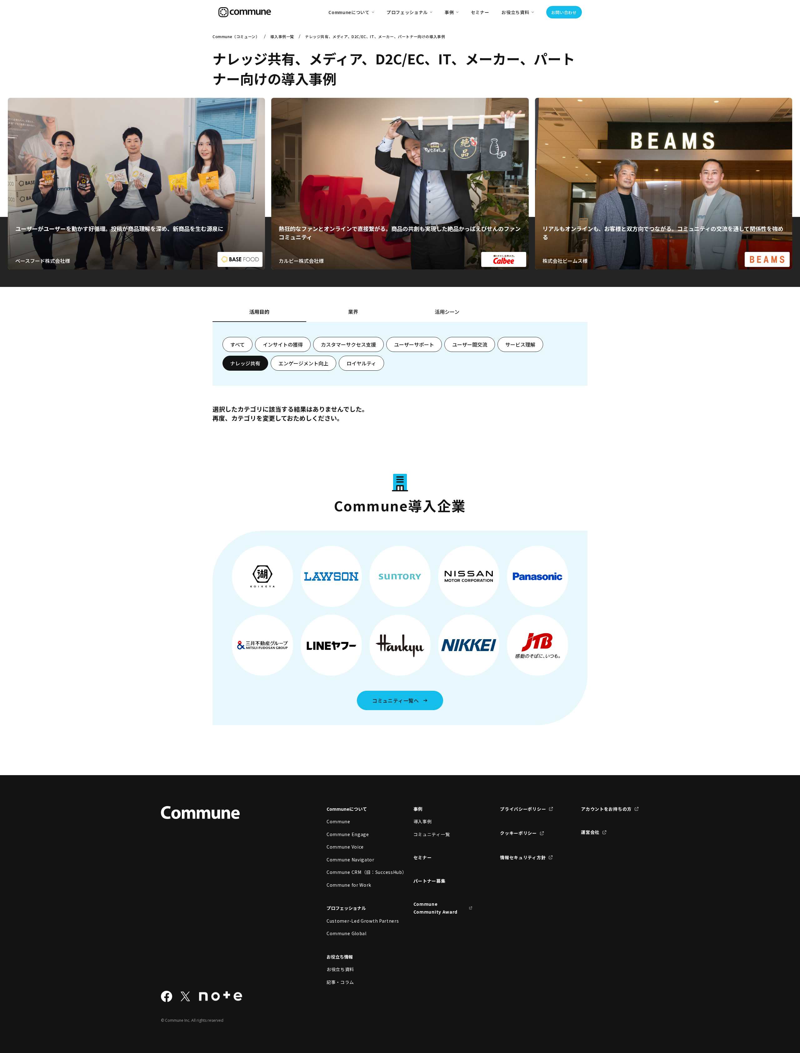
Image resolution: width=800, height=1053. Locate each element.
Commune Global (347, 933)
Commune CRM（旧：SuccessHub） (356, 872)
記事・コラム (340, 982)
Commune (338, 821)
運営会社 (590, 832)
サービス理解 (520, 344)
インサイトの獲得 (283, 344)
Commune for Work (349, 885)
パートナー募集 (429, 881)
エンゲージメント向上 (303, 363)
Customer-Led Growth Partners (356, 921)
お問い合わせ (564, 12)
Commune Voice (345, 847)
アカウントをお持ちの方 (606, 809)
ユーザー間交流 (469, 344)
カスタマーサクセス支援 (348, 344)
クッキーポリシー (518, 833)
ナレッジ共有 (245, 363)
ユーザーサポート (414, 344)
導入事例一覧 (282, 36)
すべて (237, 344)
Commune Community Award (435, 908)
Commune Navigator (350, 859)
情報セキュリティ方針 (523, 857)
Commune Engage (348, 834)
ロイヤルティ (361, 363)
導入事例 (422, 821)
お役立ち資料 (340, 969)
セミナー (480, 12)
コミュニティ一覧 (431, 834)
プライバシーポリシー (523, 809)
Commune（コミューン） (235, 36)
